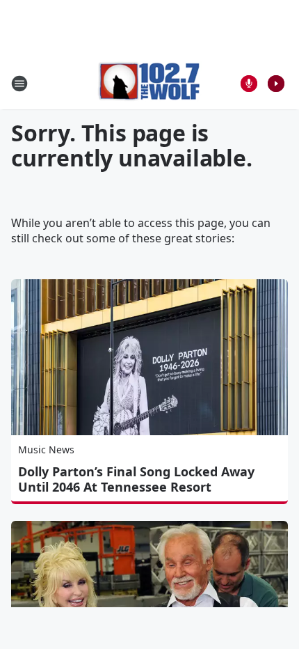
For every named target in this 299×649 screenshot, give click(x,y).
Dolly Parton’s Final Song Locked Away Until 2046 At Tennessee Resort (136, 479)
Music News (46, 449)
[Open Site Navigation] (19, 83)
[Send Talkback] (249, 83)
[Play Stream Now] (276, 83)
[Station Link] (149, 83)
